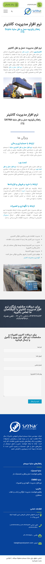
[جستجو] (11, 11)
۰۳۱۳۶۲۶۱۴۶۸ (15, 525)
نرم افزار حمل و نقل (15, 67)
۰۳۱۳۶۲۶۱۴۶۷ (33, 527)
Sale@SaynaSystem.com (23, 543)
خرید (23, 191)
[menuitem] (11, 11)
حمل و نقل (26, 52)
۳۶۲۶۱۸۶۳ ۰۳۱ (25, 525)
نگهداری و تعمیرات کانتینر (32, 257)
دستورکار (6, 215)
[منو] (6, 11)
